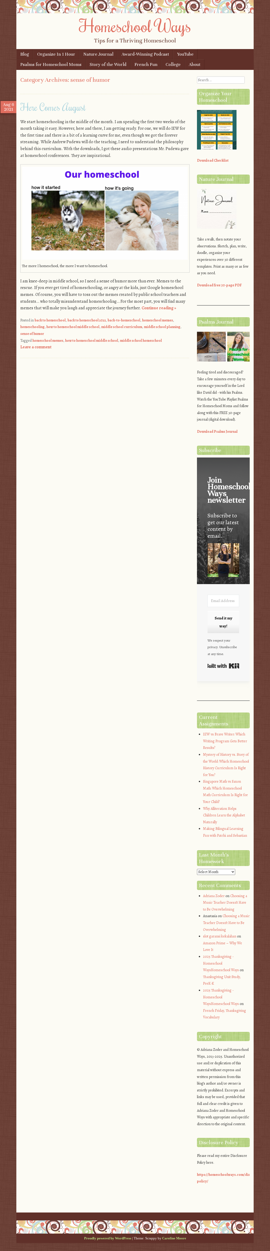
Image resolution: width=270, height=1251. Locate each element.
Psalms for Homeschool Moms (50, 64)
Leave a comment (35, 347)
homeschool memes (157, 320)
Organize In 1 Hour (56, 54)
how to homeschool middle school (72, 326)
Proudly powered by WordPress (107, 1238)
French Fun (145, 64)
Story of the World (108, 64)
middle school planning (162, 326)
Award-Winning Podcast (145, 54)
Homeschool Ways (135, 26)
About (194, 64)
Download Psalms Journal (217, 431)
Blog (24, 54)
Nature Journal (98, 54)
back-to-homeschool (124, 320)
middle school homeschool (141, 340)
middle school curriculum (121, 326)
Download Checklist (213, 160)
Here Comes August (53, 107)
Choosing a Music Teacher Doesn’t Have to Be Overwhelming (225, 902)
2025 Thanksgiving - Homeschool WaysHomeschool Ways (221, 963)
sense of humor (32, 333)
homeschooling (32, 326)
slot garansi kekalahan (219, 936)
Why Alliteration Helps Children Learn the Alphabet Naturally (224, 815)
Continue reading (159, 308)
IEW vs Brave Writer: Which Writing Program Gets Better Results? (225, 741)
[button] (223, 561)
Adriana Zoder (214, 895)
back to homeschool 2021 (87, 320)
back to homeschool (50, 320)
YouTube (185, 54)
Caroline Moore (174, 1238)
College (173, 64)
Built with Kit (223, 666)
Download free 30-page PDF (219, 285)
